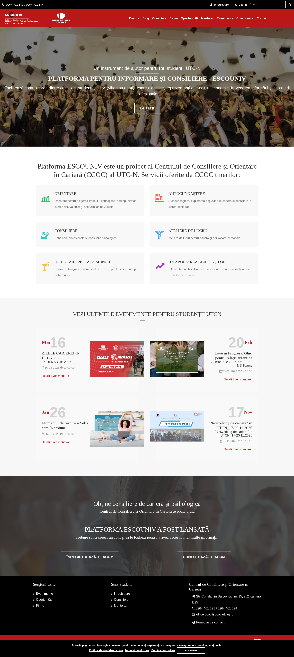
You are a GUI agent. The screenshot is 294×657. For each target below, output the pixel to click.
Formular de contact (210, 622)
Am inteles (191, 650)
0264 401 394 (35, 4)
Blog (145, 18)
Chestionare (244, 18)
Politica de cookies (163, 650)
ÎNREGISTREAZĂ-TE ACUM (90, 557)
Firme (174, 18)
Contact (262, 18)
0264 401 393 (15, 4)
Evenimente (225, 18)
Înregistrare (221, 4)
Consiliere (159, 18)
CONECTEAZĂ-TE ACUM (204, 557)
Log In (242, 4)
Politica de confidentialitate (106, 650)
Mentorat (207, 18)
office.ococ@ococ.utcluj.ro (214, 614)
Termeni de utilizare (137, 650)
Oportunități (189, 18)
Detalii (147, 108)
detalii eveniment (53, 375)
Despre (134, 18)
